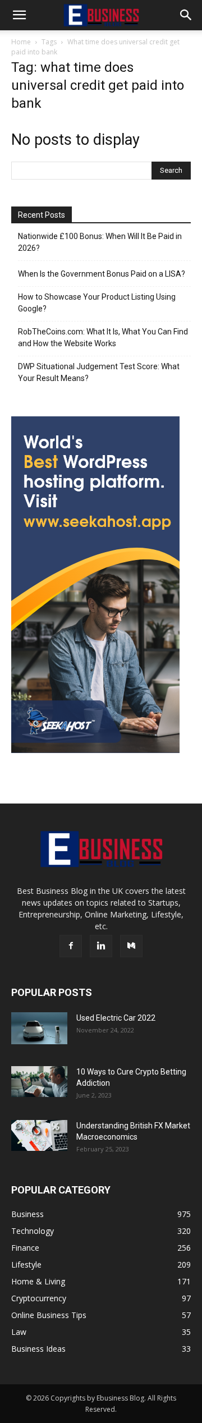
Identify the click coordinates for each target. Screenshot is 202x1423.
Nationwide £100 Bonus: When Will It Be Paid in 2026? (100, 242)
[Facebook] (70, 946)
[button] (19, 15)
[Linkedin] (101, 946)
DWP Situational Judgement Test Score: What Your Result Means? (99, 372)
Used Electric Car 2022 (115, 1017)
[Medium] (131, 946)
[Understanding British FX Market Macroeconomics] (39, 1135)
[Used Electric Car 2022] (39, 1028)
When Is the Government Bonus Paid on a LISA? (101, 273)
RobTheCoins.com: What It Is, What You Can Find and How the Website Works (103, 337)
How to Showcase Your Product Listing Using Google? (97, 302)
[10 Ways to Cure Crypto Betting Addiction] (39, 1081)
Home (21, 42)
